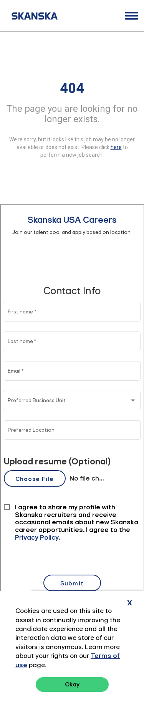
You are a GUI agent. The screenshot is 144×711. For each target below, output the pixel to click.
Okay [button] (72, 684)
